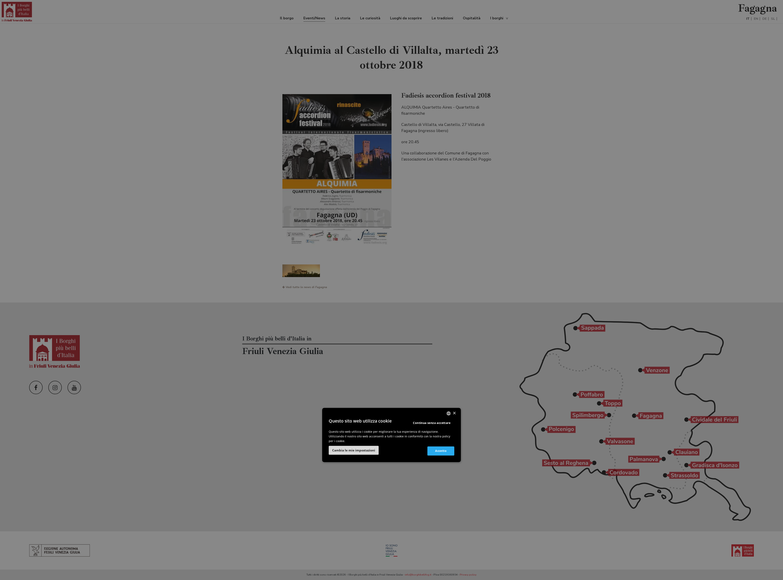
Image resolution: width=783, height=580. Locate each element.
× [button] (454, 413)
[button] (354, 450)
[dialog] (391, 435)
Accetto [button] (441, 451)
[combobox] (449, 413)
